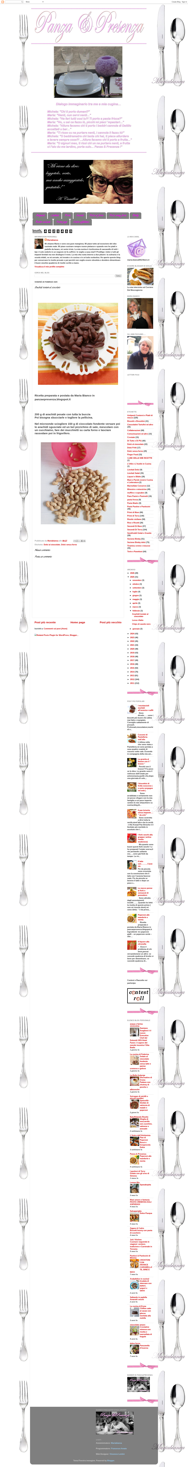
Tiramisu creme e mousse (138, 546)
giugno (135, 595)
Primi (67, 216)
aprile (135, 603)
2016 (132, 664)
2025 (132, 577)
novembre (137, 580)
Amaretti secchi (137, 1299)
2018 (132, 656)
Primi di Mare (133, 512)
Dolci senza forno (117, 216)
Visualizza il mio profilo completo (49, 267)
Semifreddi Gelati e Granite (139, 533)
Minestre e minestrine (137, 489)
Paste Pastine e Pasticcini (138, 506)
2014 (132, 672)
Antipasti (40, 216)
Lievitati (54, 216)
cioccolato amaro (137, 1325)
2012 (132, 679)
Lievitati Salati (133, 473)
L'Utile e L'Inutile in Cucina (139, 464)
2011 (132, 683)
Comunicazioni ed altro (137, 434)
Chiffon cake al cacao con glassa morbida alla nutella (145, 1313)
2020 (132, 649)
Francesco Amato (119, 1448)
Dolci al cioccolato (52, 544)
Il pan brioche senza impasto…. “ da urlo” (145, 812)
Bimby (135, 216)
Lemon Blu (135, 1182)
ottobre (136, 584)
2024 (132, 634)
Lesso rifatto (137, 620)
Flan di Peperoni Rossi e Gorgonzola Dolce (145, 1142)
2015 (132, 668)
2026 (132, 573)
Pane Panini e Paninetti (137, 496)
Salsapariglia (135, 1211)
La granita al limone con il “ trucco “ (144, 761)
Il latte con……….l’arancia (145, 863)
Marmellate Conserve (136, 486)
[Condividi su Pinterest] (84, 541)
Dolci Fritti (132, 448)
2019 (132, 653)
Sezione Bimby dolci (136, 542)
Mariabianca (52, 240)
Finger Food (132, 454)
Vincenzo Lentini (117, 1454)
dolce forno (135, 1343)
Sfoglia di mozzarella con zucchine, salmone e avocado (146, 1124)
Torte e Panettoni (134, 551)
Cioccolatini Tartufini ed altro (140, 424)
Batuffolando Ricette (139, 1117)
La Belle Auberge (137, 1075)
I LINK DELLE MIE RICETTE (139, 458)
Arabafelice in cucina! (139, 1279)
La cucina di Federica (139, 1054)
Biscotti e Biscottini (136, 421)
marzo (135, 607)
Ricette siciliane (42, 222)
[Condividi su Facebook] (82, 541)
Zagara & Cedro (137, 1228)
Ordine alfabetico (81, 222)
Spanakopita (145, 1185)
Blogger (110, 1460)
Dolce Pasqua (146, 1213)
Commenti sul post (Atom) (55, 629)
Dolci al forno (96, 216)
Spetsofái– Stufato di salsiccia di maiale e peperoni (145, 1105)
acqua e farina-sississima (136, 1025)
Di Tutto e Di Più (134, 441)
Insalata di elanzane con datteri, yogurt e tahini (146, 1286)
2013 (132, 675)
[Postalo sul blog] (77, 541)
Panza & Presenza (138, 1154)
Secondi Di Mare (134, 526)
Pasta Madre (132, 503)
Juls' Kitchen (136, 1239)
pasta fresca (132, 500)
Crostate (131, 437)
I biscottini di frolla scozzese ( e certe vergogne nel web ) (145, 787)
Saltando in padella (138, 1297)
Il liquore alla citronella (143, 943)
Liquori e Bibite (134, 476)
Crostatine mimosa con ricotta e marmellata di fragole (146, 1332)
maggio (136, 599)
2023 (132, 637)
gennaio (136, 629)
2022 (132, 641)
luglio (135, 591)
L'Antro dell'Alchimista (140, 1135)
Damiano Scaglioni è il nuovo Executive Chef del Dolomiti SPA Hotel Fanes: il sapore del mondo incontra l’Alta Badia (140, 1038)
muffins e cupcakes (136, 493)
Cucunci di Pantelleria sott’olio (142, 737)
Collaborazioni (133, 430)
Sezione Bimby (134, 539)
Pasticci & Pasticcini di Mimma (140, 1257)
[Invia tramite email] (74, 541)
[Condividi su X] (79, 541)
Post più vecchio (110, 622)
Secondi (79, 216)
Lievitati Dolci (133, 470)
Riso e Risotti (133, 523)
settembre (137, 588)
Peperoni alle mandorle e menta (144, 917)
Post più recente (45, 622)
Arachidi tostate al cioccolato (140, 615)
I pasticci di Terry (137, 1171)
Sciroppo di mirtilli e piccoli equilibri (139, 1097)
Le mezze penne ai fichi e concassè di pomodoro (145, 891)
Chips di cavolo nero (141, 624)
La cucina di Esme (138, 1306)
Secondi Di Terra (134, 529)
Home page (61, 222)
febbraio (136, 611)
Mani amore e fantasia (140, 1200)
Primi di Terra (133, 516)
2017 (132, 660)
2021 (132, 645)
